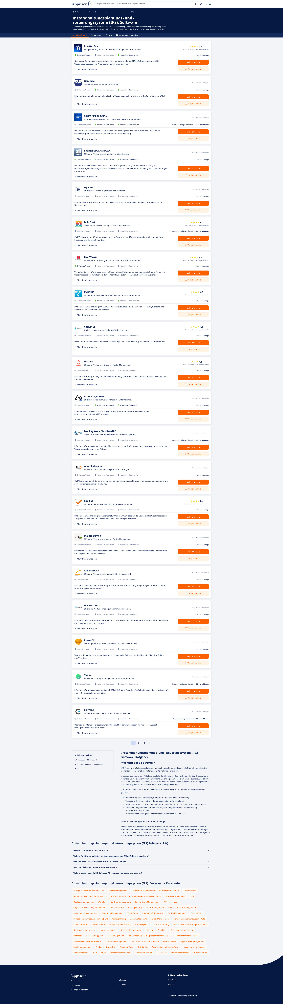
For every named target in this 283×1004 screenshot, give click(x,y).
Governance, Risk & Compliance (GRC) (190, 924)
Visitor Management (155, 907)
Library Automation (107, 930)
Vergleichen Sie (194, 69)
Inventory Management (112, 913)
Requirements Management (158, 935)
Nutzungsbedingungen (79, 989)
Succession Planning (145, 952)
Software (122, 984)
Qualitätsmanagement (83, 902)
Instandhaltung (135, 935)
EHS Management (116, 935)
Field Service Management (143, 890)
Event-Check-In (170, 941)
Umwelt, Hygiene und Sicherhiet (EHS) (90, 896)
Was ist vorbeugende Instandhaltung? (89, 764)
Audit (103, 952)
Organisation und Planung (85, 12)
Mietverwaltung (117, 907)
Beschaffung (196, 913)
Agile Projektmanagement (192, 941)
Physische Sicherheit (180, 952)
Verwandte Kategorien (128, 35)
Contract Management (121, 902)
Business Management (175, 896)
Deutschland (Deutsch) (184, 995)
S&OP (94, 952)
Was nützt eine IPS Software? (86, 760)
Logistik (174, 902)
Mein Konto (171, 980)
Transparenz (75, 985)
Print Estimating (80, 952)
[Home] (73, 12)
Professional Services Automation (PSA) (90, 919)
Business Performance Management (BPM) (112, 924)
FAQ (110, 35)
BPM (192, 896)
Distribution (143, 947)
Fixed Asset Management (182, 930)
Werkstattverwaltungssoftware (166, 947)
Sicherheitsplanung (138, 919)
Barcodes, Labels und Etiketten (145, 941)
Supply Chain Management (147, 902)
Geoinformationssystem (84, 930)
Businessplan (141, 924)
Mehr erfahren (193, 62)
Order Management (160, 919)
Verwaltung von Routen (194, 947)
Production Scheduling (105, 947)
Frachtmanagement (82, 947)
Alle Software (81, 35)
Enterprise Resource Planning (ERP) (88, 890)
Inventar (150, 930)
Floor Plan (162, 952)
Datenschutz (75, 981)
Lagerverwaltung (81, 924)
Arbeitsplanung (119, 919)
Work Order (133, 913)
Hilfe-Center (172, 984)
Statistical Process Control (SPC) (87, 941)
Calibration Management (116, 941)
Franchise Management (120, 952)
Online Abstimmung (160, 924)
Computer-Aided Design (152, 913)
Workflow (102, 902)
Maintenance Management (85, 913)
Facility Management (177, 913)
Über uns (122, 980)
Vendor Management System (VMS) (189, 919)
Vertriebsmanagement (169, 890)
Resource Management (131, 930)
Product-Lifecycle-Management (182, 907)
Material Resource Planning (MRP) (88, 935)
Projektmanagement (118, 890)
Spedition (162, 930)
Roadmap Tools (126, 947)
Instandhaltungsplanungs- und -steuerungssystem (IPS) (136, 896)
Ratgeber (97, 35)
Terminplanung (135, 907)
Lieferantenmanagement (187, 935)
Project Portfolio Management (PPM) (89, 907)
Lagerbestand (190, 890)
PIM (165, 902)
